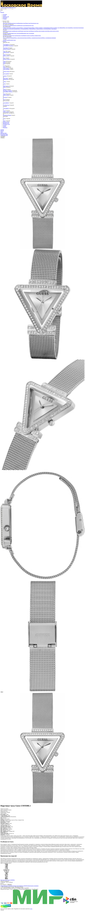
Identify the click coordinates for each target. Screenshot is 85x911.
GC (4, 65)
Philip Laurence (6, 86)
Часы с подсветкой (45, 28)
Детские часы (6, 40)
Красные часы (17, 31)
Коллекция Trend (4, 134)
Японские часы (21, 25)
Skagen (4, 89)
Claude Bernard (6, 52)
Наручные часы (6, 23)
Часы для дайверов (59, 27)
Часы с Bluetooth (29, 28)
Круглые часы (13, 35)
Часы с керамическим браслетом (36, 37)
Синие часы (28, 31)
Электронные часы (34, 23)
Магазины (5, 127)
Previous (2, 137)
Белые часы (5, 31)
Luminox (5, 75)
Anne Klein (5, 47)
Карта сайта (23, 885)
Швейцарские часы (14, 25)
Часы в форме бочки (36, 35)
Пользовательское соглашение (32, 885)
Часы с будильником (22, 28)
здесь (31, 908)
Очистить (9, 884)
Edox (4, 58)
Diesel (4, 54)
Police (4, 87)
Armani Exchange (6, 49)
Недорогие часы (12, 40)
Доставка (5, 14)
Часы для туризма (67, 27)
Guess (4, 67)
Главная (2, 129)
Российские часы (6, 25)
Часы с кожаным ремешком (9, 37)
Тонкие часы (11, 27)
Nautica (4, 81)
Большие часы (6, 33)
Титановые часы (51, 27)
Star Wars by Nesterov (7, 90)
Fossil (4, 62)
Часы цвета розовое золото (42, 31)
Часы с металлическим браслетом (22, 37)
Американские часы (29, 25)
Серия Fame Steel (4, 135)
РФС (4, 99)
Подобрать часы (6, 124)
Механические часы (14, 23)
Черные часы (33, 31)
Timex (4, 93)
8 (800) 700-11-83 (12, 7)
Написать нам (6, 16)
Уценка (4, 126)
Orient (4, 83)
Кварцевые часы (21, 23)
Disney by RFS (6, 55)
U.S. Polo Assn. (6, 105)
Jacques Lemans (6, 71)
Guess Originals (6, 69)
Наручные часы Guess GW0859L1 (7, 880)
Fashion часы (5, 27)
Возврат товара (8, 885)
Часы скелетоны (17, 27)
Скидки (4, 125)
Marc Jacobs (5, 78)
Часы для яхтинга (74, 27)
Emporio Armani (6, 59)
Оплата (4, 15)
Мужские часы (6, 121)
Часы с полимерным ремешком (49, 37)
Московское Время (7, 115)
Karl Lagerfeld (6, 73)
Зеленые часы (11, 31)
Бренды (4, 41)
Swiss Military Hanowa (8, 91)
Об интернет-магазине (16, 885)
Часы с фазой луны (36, 27)
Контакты (5, 17)
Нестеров (5, 97)
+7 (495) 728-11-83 (4, 7)
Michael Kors (6, 79)
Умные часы (27, 23)
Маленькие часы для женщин (28, 33)
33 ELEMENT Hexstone (8, 45)
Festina (4, 61)
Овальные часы (19, 35)
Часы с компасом (37, 28)
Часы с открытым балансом (26, 27)
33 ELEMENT (6, 44)
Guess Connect (6, 68)
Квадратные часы (6, 35)
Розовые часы (23, 31)
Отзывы (4, 18)
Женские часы (6, 123)
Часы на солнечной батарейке (11, 28)
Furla (4, 63)
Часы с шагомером (52, 28)
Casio (4, 51)
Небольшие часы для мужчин (15, 33)
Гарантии (2, 885)
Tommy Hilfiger (6, 95)
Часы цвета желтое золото (53, 31)
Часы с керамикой (44, 27)
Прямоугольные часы (27, 35)
